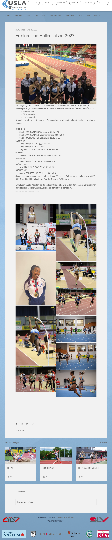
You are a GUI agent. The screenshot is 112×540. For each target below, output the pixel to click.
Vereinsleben (70, 15)
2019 (88, 15)
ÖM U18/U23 (48, 468)
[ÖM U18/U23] (56, 455)
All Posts (7, 15)
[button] (105, 15)
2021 (44, 15)
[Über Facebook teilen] (17, 424)
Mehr (96, 15)
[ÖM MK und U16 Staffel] (91, 455)
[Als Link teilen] (33, 424)
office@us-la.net (57, 521)
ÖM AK (10, 468)
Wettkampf (18, 15)
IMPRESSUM (52, 517)
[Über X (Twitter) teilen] (22, 424)
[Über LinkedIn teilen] (27, 424)
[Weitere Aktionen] (95, 30)
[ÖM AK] (20, 455)
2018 (80, 15)
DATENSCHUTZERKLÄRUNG (66, 517)
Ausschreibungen (55, 15)
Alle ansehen (103, 442)
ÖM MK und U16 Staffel (88, 468)
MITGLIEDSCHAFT (42, 517)
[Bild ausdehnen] (36, 213)
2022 (36, 15)
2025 (28, 15)
